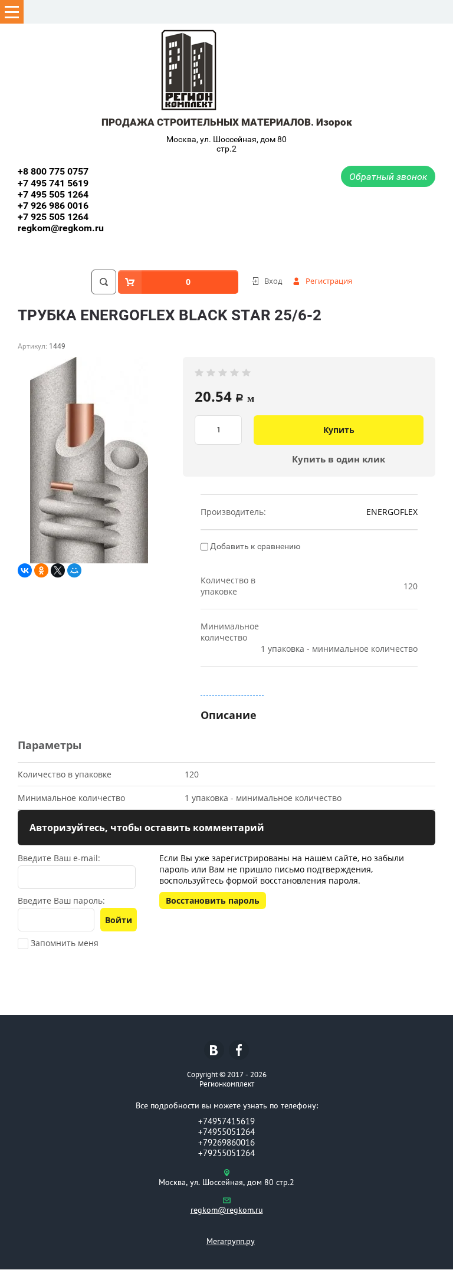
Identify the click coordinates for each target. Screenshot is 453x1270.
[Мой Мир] (74, 570)
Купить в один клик (338, 459)
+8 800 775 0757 (53, 171)
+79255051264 (226, 1153)
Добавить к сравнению (254, 546)
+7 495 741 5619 (53, 183)
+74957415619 (226, 1121)
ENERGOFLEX (392, 511)
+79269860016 (226, 1142)
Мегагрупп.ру (230, 1241)
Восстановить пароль (213, 900)
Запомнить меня (63, 943)
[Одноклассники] (41, 570)
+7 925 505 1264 (53, 216)
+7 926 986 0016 (53, 205)
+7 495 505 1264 (53, 194)
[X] (58, 570)
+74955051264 (226, 1131)
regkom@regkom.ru (61, 228)
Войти (118, 920)
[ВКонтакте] (25, 570)
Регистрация (329, 280)
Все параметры (232, 689)
